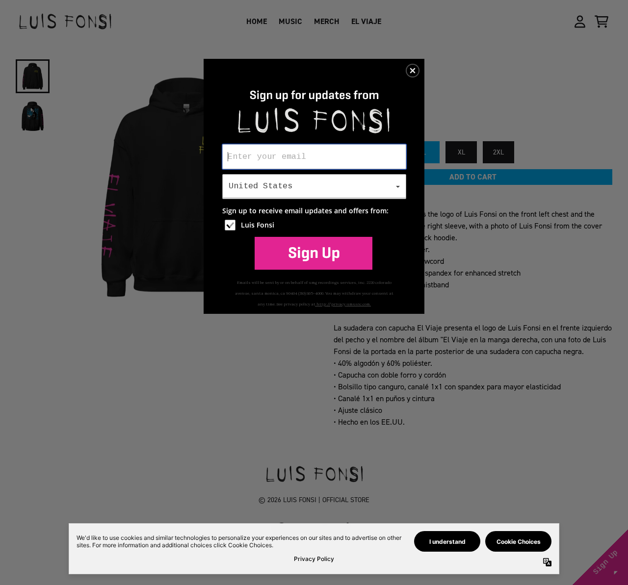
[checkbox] (315, 225)
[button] (413, 70)
